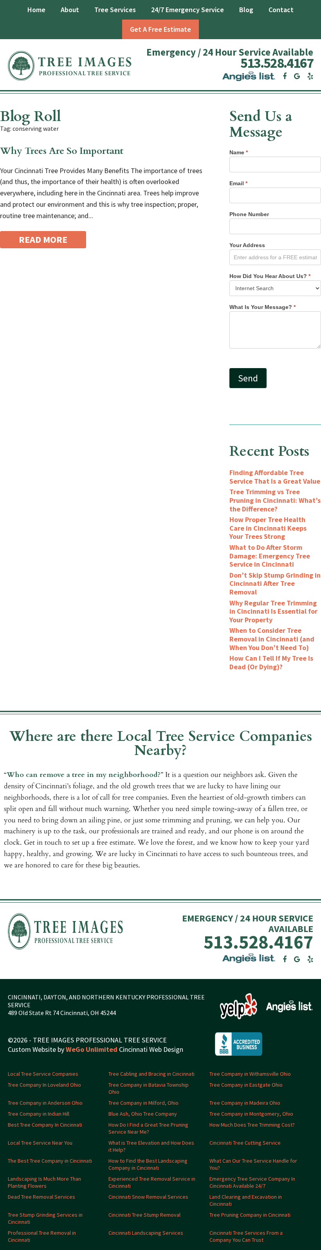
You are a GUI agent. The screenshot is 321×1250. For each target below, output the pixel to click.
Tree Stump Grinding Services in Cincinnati (45, 1218)
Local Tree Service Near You (40, 1142)
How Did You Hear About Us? (269, 276)
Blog (246, 9)
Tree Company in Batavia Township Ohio (148, 1088)
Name (238, 152)
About (70, 9)
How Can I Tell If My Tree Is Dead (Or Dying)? (271, 662)
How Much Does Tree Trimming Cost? (252, 1124)
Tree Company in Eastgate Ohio (246, 1084)
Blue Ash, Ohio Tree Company (142, 1113)
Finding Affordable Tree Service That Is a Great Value (274, 477)
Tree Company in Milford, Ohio (143, 1102)
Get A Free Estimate (160, 29)
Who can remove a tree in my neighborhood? (83, 775)
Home (36, 9)
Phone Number (249, 214)
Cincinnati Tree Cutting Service (245, 1142)
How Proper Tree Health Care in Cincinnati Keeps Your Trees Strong (268, 528)
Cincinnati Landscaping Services (145, 1232)
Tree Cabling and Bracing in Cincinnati (151, 1073)
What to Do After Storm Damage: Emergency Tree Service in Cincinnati (269, 556)
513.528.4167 (276, 63)
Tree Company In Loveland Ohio (44, 1084)
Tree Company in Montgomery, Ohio (251, 1113)
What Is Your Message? (262, 307)
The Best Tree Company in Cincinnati (50, 1160)
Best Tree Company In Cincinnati (45, 1124)
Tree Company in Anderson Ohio (45, 1102)
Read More (43, 239)
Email (238, 183)
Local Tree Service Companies (43, 1073)
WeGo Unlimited (91, 1049)
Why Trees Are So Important (61, 151)
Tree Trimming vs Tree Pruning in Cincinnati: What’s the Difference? (275, 500)
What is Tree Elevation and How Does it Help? (151, 1146)
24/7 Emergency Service (187, 9)
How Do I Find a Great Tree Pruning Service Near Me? (148, 1128)
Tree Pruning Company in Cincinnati (249, 1214)
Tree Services (115, 9)
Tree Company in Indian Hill (38, 1113)
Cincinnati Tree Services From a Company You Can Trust (246, 1236)
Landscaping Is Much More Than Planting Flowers (44, 1182)
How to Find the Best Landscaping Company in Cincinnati (148, 1164)
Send (248, 378)
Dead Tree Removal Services (41, 1196)
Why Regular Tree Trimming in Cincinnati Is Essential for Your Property (273, 611)
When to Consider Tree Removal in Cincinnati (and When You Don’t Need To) (271, 639)
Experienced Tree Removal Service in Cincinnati (151, 1182)
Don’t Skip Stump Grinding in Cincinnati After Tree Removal (275, 583)
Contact (281, 9)
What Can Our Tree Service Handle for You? (253, 1164)
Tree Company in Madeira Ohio (244, 1102)
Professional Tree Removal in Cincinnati (42, 1236)
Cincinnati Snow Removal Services (148, 1196)
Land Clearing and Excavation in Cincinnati (245, 1200)
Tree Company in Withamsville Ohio (250, 1073)
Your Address (247, 245)
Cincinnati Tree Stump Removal (144, 1214)
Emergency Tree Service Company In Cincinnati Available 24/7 (252, 1182)
